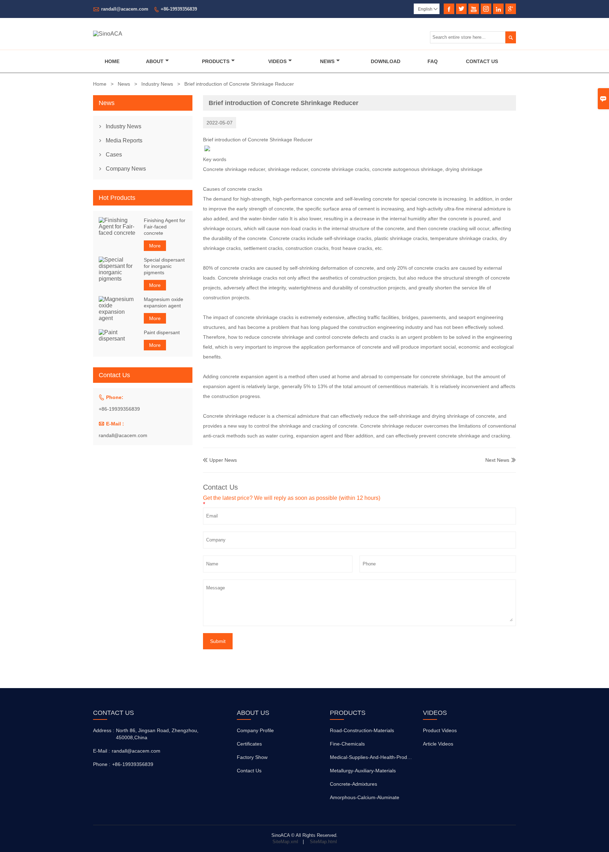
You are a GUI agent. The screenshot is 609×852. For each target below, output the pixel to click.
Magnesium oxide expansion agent (163, 302)
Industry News (157, 84)
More (155, 246)
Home (112, 61)
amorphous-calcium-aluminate (364, 797)
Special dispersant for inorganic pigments (164, 266)
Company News (126, 169)
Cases (114, 155)
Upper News (220, 460)
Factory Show (252, 757)
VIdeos (277, 61)
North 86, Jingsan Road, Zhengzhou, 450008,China (157, 734)
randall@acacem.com (124, 9)
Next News (497, 460)
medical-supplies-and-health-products (373, 757)
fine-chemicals (347, 744)
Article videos (438, 744)
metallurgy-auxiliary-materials (363, 770)
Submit (218, 641)
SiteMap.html (323, 841)
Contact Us (482, 61)
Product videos (440, 730)
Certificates (249, 744)
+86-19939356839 (179, 9)
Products (215, 61)
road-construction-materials (362, 730)
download (385, 61)
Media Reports (124, 140)
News (327, 61)
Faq (432, 61)
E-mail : (101, 751)
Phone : (101, 764)
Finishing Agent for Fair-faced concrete (164, 226)
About (155, 61)
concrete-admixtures (353, 784)
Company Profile (255, 730)
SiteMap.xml (285, 841)
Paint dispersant (162, 332)
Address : (103, 730)
